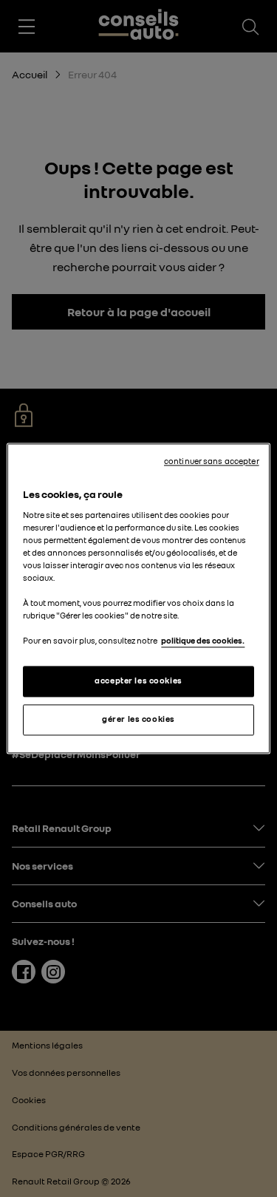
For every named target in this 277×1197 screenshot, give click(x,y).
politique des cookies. (202, 641)
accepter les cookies (138, 681)
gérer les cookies (138, 720)
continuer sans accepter (211, 461)
